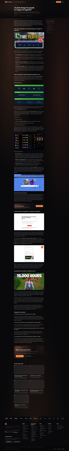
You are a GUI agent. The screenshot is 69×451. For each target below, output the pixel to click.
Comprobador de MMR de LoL (34, 434)
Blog (40, 437)
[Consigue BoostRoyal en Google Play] (15, 432)
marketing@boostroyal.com (16, 430)
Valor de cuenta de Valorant (34, 427)
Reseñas (50, 428)
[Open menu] (63, 2)
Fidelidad (50, 425)
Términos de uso (59, 425)
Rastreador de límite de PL (43, 431)
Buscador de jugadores (42, 433)
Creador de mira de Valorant (34, 437)
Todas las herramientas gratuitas (33, 439)
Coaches (50, 427)
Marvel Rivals (25, 435)
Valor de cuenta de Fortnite (34, 430)
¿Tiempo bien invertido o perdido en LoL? (51, 30)
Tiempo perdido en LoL (34, 111)
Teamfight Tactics (25, 428)
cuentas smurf (24, 243)
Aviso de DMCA (59, 428)
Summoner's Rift (31, 20)
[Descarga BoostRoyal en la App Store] (9, 432)
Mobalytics (36, 167)
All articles (16, 5)
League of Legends (39, 76)
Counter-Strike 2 (25, 431)
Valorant (24, 427)
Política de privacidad (60, 427)
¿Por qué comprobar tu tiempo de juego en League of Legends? (50, 21)
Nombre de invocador (23, 121)
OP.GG (32, 167)
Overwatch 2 (25, 434)
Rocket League (25, 437)
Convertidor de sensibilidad (33, 432)
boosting (15, 243)
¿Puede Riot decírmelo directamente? (50, 26)
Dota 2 (24, 432)
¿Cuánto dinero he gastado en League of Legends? (50, 28)
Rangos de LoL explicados (42, 426)
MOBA (40, 52)
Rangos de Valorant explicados (43, 429)
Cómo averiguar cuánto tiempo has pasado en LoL (50, 23)
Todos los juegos (25, 438)
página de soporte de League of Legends (29, 238)
